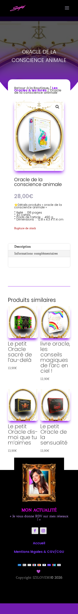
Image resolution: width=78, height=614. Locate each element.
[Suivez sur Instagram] (43, 530)
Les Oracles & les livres (36, 89)
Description (22, 246)
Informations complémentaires (36, 253)
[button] (57, 107)
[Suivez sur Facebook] (35, 530)
